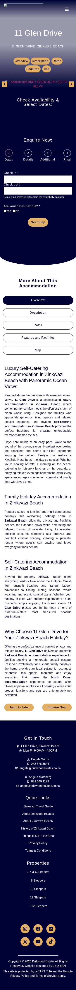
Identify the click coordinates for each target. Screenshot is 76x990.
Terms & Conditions (38, 850)
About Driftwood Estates (38, 813)
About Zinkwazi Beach (38, 821)
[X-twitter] (25, 941)
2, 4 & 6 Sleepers (38, 871)
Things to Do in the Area (38, 835)
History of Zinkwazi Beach (38, 828)
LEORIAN (59, 965)
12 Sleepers (38, 897)
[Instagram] (25, 928)
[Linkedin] (51, 928)
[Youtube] (38, 941)
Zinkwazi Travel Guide (38, 806)
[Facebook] (38, 928)
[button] (67, 9)
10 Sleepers (38, 889)
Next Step (38, 222)
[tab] (38, 300)
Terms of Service (46, 975)
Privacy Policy (38, 843)
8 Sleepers (38, 880)
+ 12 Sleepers (38, 906)
